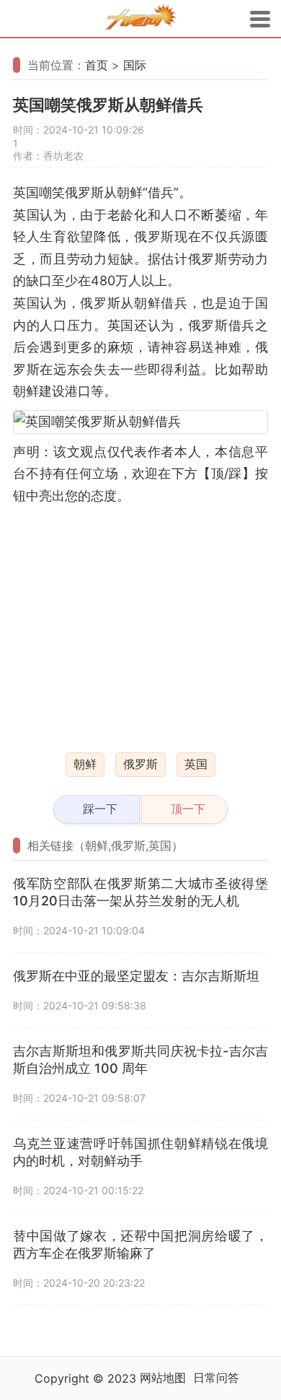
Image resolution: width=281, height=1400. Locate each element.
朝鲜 (85, 764)
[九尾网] (140, 19)
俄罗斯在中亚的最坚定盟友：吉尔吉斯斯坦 (136, 975)
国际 (134, 65)
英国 (196, 764)
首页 (96, 65)
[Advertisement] (140, 620)
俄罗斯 (140, 764)
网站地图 (163, 1377)
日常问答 (216, 1377)
